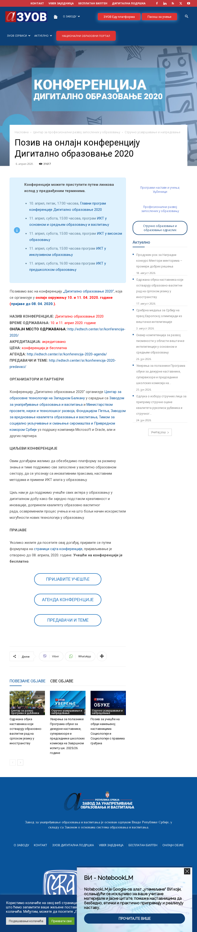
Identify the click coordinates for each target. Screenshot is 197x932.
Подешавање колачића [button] (26, 921)
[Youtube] (188, 3)
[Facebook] (156, 3)
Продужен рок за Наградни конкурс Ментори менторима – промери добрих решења (159, 260)
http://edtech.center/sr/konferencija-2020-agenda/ (67, 354)
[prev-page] (13, 762)
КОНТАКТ (37, 3)
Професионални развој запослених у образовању (160, 209)
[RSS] (172, 3)
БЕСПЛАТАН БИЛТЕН (92, 3)
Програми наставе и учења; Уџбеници (160, 190)
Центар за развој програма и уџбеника (25, 712)
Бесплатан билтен (143, 845)
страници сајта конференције (58, 549)
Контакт (40, 845)
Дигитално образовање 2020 (79, 316)
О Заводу (21, 845)
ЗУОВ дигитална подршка (73, 845)
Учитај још (158, 432)
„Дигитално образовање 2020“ (88, 291)
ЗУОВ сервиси (17, 35)
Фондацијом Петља (92, 411)
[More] (102, 656)
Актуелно (41, 35)
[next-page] (20, 762)
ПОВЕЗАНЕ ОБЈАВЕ (27, 681)
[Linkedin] (164, 3)
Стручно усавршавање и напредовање (66, 712)
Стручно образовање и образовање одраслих (160, 228)
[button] (186, 16)
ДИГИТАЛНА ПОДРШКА (129, 3)
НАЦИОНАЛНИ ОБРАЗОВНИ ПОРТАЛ (86, 36)
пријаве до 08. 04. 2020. (32, 304)
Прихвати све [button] (61, 921)
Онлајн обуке (173, 845)
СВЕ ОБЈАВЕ (61, 681)
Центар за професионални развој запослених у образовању (76, 132)
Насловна (22, 132)
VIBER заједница (61, 3)
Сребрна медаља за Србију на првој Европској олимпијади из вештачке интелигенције (159, 316)
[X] (180, 3)
